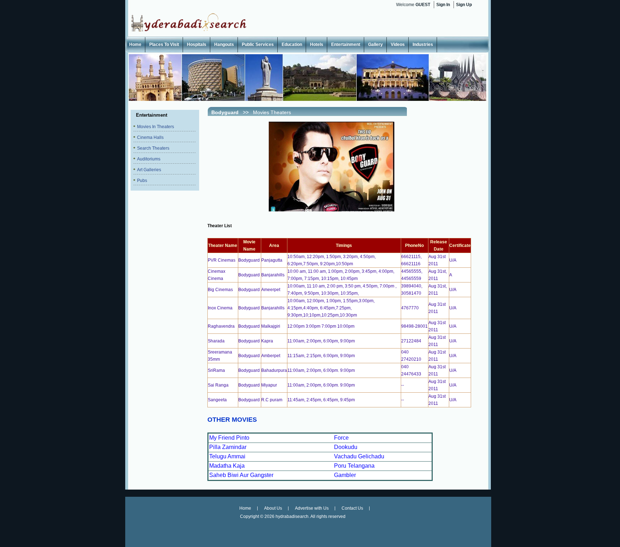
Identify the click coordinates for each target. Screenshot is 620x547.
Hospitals (196, 44)
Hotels (316, 44)
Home (135, 44)
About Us (273, 508)
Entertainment (345, 44)
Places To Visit (164, 44)
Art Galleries (149, 169)
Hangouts (224, 44)
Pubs (142, 180)
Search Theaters (153, 148)
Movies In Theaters (155, 126)
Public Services (258, 44)
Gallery (375, 44)
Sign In (443, 4)
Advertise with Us (312, 508)
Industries (423, 44)
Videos (398, 44)
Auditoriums (148, 159)
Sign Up (464, 4)
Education (292, 44)
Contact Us (352, 508)
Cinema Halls (150, 137)
